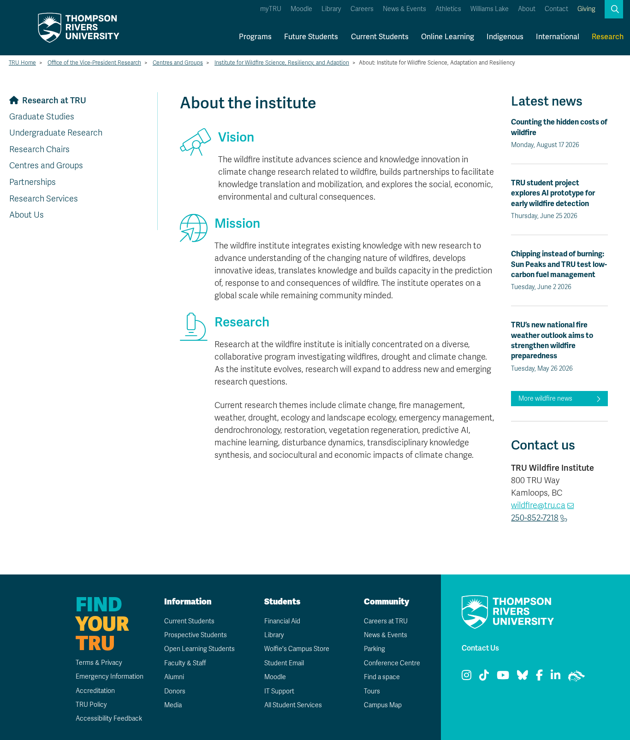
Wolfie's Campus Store (296, 649)
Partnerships (32, 182)
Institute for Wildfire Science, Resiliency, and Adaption (281, 62)
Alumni (174, 677)
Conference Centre (392, 663)
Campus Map (383, 705)
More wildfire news (545, 399)
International (557, 36)
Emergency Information (109, 677)
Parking (374, 649)
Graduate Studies (41, 117)
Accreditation (95, 691)
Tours (372, 691)
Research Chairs (39, 149)
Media (173, 705)
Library (331, 9)
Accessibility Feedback (109, 718)
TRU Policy (91, 705)
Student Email (284, 663)
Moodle (301, 9)
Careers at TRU (386, 621)
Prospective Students (195, 635)
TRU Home (22, 62)
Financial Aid (282, 621)
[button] (614, 9)
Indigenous (505, 36)
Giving (586, 9)
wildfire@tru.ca (538, 505)
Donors (174, 691)
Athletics (448, 9)
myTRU (270, 9)
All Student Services (293, 705)
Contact (556, 9)
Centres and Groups (178, 62)
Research (608, 36)
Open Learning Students (199, 649)
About (526, 9)
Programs (255, 36)
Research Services (43, 199)
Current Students (380, 36)
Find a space (382, 677)
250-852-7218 (535, 518)
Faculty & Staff (185, 663)
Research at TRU (54, 100)
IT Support (279, 691)
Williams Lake (489, 9)
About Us (26, 215)
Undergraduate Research (55, 133)
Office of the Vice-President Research (94, 62)
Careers (362, 9)
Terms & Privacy (99, 663)
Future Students (311, 36)
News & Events (404, 9)
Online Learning (447, 36)
